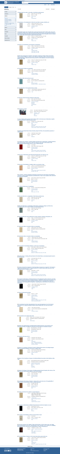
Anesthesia (33, 136)
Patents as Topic (33, 40)
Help (48, 4)
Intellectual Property (34, 50)
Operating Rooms (36, 113)
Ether (32, 17)
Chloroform (32, 103)
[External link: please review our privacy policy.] (5, 450)
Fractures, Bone (33, 400)
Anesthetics (33, 102)
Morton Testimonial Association (25, 292)
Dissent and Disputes (34, 148)
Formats (6, 11)
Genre (6, 33)
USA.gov (33, 452)
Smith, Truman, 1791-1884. (35, 51)
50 (52, 9)
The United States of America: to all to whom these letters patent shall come (33, 436)
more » (6, 25)
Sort (47, 9)
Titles (5, 29)
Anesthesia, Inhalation (34, 38)
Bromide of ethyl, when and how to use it (25, 78)
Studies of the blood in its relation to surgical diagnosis (29, 391)
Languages (6, 31)
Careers (45, 450)
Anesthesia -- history (37, 112)
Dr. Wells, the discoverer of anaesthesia (26, 186)
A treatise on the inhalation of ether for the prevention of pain (30, 414)
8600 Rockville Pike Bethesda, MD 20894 (20, 450)
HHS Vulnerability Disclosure (34, 450)
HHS (30, 452)
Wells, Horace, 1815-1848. (35, 52)
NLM (27, 452)
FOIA (31, 449)
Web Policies (32, 448)
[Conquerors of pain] (22, 108)
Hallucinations (33, 341)
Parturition (32, 410)
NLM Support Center (46, 448)
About (45, 4)
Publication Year (7, 40)
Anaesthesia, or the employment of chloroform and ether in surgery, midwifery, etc (33, 22)
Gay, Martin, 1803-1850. (34, 171)
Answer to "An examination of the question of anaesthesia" (29, 44)
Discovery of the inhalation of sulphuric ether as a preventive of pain (31, 164)
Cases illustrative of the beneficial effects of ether (27, 87)
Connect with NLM (7, 448)
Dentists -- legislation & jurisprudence (36, 343)
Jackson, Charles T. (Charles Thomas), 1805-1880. (38, 127)
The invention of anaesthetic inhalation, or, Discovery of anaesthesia (31, 245)
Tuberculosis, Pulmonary (34, 101)
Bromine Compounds (35, 73)
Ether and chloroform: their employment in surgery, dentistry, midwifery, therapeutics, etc (35, 216)
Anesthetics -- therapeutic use (35, 364)
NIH (28, 452)
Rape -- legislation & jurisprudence (36, 342)
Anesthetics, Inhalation (34, 62)
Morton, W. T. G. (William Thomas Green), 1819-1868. (38, 126)
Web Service (53, 4)
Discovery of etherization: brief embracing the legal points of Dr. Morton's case (33, 154)
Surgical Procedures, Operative (35, 363)
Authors (6, 27)
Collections (6, 13)
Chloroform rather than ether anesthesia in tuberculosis (28, 97)
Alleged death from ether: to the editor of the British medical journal (31, 12)
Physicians (35, 115)
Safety (32, 354)
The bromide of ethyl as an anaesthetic (25, 68)
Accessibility (45, 449)
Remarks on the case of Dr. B (24, 336)
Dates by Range (7, 38)
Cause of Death (33, 16)
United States (33, 125)
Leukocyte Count (33, 397)
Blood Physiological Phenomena (36, 398)
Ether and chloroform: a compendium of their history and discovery (31, 196)
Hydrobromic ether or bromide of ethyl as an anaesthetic (29, 226)
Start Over (6, 7)
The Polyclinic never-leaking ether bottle (26, 315)
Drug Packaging (32, 320)
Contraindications (33, 18)
